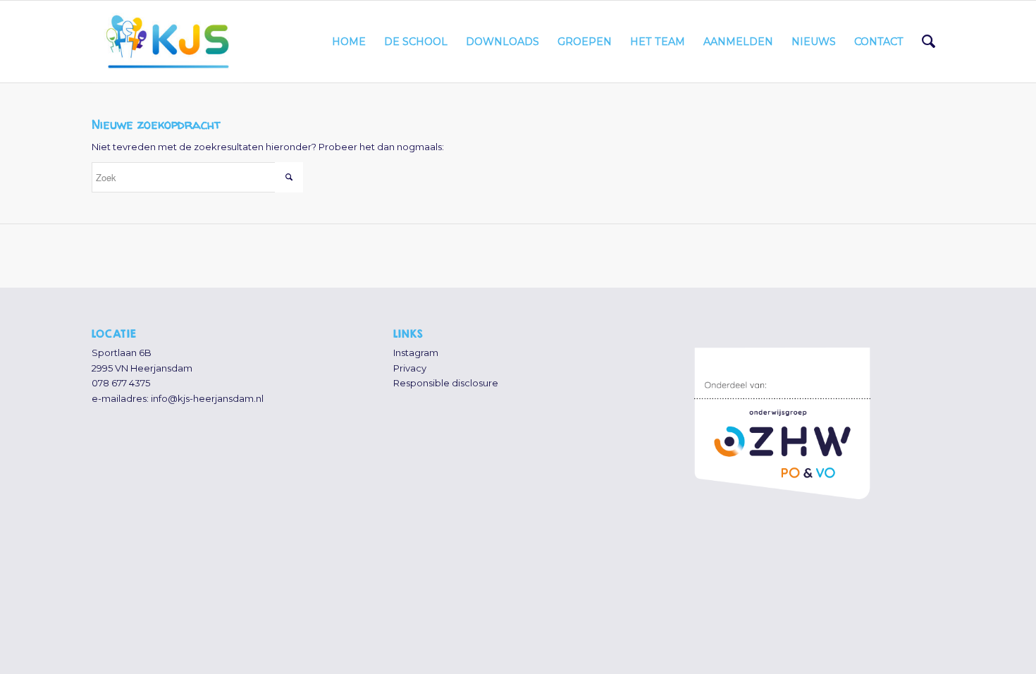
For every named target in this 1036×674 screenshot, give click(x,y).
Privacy (409, 368)
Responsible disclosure (445, 382)
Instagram (415, 352)
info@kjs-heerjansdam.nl (207, 398)
